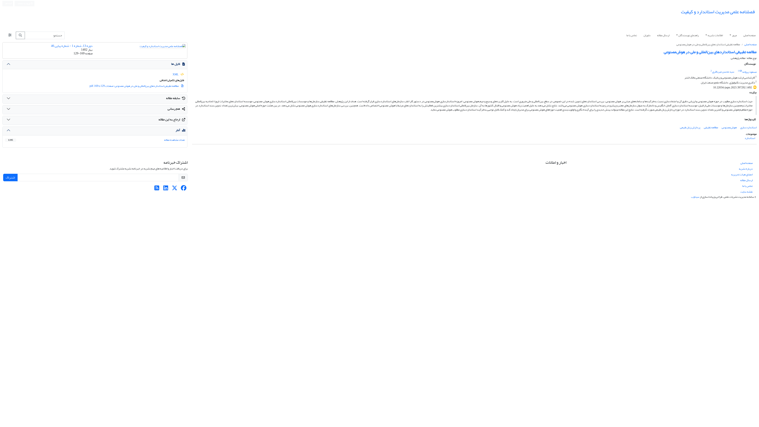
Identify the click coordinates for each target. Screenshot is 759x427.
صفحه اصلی (749, 35)
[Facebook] (183, 189)
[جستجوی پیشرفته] (10, 35)
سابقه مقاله (173, 98)
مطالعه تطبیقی (711, 127)
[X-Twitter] (174, 189)
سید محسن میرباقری (723, 72)
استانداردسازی (748, 127)
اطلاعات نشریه (715, 35)
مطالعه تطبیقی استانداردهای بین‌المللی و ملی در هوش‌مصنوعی (710, 52)
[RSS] (157, 189)
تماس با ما (631, 35)
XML (176, 74)
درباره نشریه (746, 168)
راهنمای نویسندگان (688, 35)
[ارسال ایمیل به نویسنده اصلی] (740, 71)
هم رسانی (174, 109)
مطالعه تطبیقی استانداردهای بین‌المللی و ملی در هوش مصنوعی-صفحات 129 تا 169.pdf (134, 86)
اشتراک (10, 177)
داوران (647, 35)
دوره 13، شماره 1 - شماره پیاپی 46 (72, 46)
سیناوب (695, 196)
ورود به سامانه (24, 4)
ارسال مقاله (663, 35)
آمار (178, 130)
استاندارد (750, 138)
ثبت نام (9, 3)
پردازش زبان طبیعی (690, 127)
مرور (734, 35)
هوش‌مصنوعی (729, 127)
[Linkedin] (165, 189)
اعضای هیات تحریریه (742, 174)
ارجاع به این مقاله (169, 119)
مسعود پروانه (749, 72)
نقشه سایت (746, 191)
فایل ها (175, 64)
